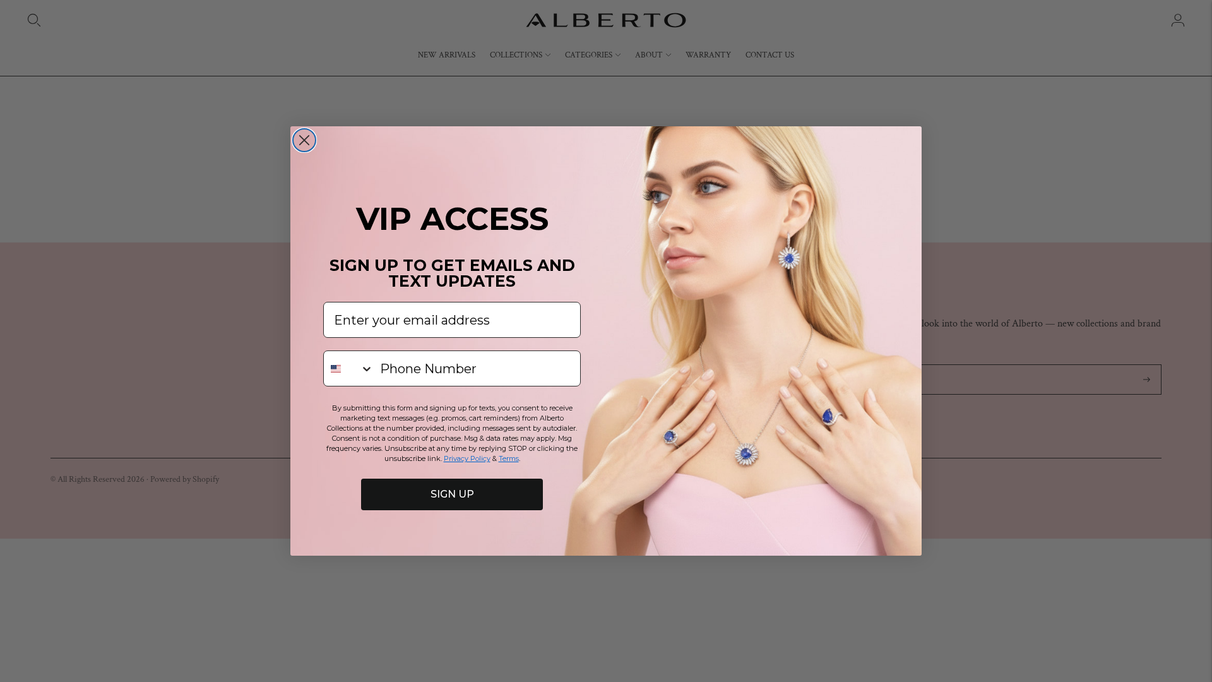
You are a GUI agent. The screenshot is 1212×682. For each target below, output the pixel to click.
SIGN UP (452, 494)
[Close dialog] (304, 140)
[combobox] (349, 368)
